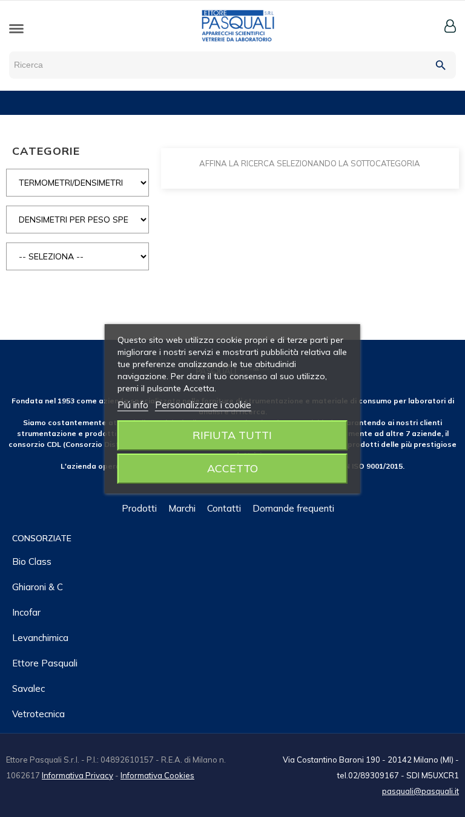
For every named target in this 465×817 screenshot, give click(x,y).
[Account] (450, 26)
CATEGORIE (46, 151)
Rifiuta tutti (232, 435)
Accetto (232, 468)
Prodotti (139, 508)
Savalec (28, 688)
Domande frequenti (293, 508)
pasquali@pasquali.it (420, 791)
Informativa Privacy (77, 775)
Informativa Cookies (157, 775)
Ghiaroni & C (37, 587)
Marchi (182, 508)
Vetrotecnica (38, 714)
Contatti (224, 508)
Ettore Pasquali (45, 663)
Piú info (132, 405)
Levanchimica (40, 637)
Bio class (31, 561)
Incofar (26, 612)
